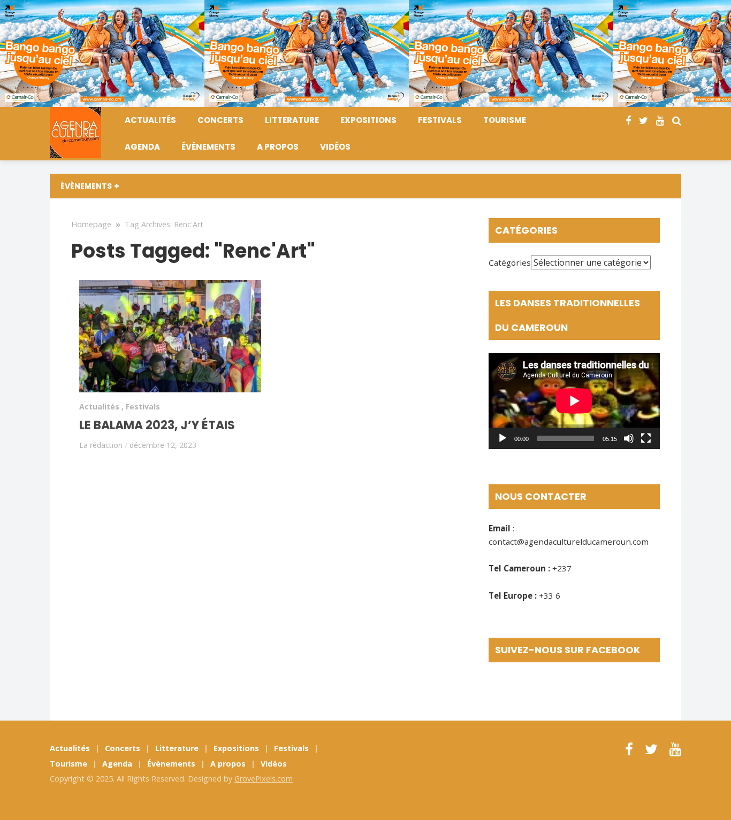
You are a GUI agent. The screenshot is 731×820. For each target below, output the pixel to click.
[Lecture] (502, 438)
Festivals (440, 120)
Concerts (220, 120)
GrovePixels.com (263, 778)
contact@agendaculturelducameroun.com (569, 541)
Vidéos (335, 146)
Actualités (150, 120)
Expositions (368, 120)
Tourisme (504, 120)
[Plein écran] (646, 438)
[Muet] (628, 438)
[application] (574, 401)
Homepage (91, 224)
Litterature (292, 120)
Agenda (142, 146)
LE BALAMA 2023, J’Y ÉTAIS (157, 425)
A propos (278, 146)
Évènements (208, 146)
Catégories (510, 262)
